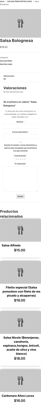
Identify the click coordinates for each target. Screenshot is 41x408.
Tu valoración (20, 164)
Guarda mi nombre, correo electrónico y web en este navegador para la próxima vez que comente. (20, 148)
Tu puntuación (20, 156)
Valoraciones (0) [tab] (8, 77)
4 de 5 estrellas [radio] (23, 159)
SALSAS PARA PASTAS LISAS (19, 1)
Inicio (2, 1)
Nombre (20, 122)
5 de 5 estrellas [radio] (25, 159)
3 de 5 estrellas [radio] (20, 159)
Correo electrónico (20, 132)
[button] (38, 12)
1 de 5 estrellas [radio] (16, 159)
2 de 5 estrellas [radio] (18, 159)
